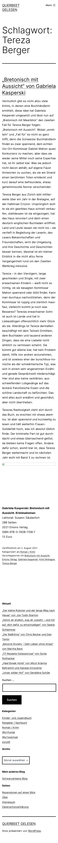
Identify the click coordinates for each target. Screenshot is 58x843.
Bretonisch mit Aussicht (37, 555)
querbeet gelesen (19, 824)
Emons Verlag (9, 559)
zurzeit (6, 741)
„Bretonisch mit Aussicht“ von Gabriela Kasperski (29, 86)
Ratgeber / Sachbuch (14, 722)
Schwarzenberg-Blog (14, 778)
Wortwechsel (10, 737)
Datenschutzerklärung (15, 806)
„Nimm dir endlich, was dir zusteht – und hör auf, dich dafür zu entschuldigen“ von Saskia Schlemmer (28, 625)
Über (5, 797)
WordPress (34, 830)
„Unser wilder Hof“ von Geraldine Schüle (26, 672)
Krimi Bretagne (47, 559)
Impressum (8, 802)
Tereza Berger (9, 563)
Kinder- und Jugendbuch (17, 718)
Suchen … (8, 680)
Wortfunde (8, 732)
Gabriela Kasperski (28, 559)
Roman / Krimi (27, 551)
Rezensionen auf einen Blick (18, 792)
